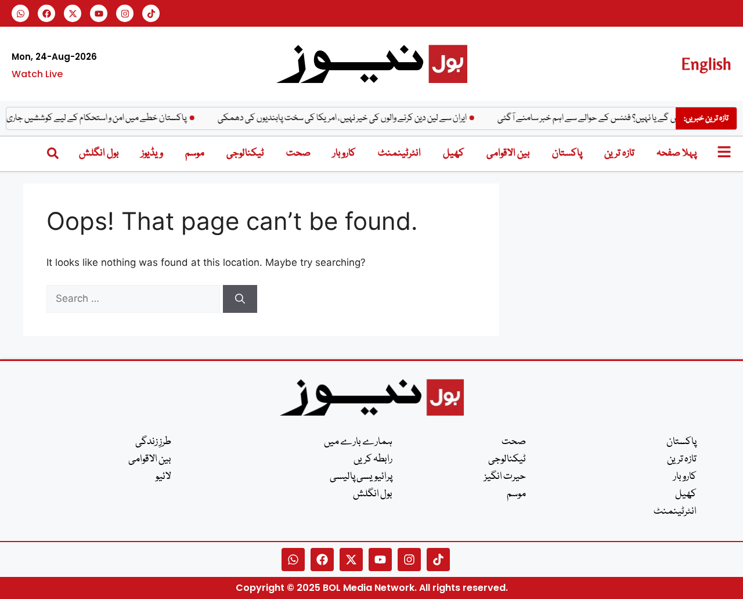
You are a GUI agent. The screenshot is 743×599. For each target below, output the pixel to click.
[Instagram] (125, 13)
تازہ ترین (619, 153)
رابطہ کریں (373, 459)
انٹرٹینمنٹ (399, 153)
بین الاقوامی (508, 153)
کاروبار (344, 153)
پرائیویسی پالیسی (361, 477)
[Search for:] (134, 298)
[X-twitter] (72, 13)
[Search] (240, 299)
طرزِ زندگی (153, 442)
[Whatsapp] (20, 13)
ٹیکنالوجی (245, 153)
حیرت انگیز (505, 477)
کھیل (453, 153)
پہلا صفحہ (677, 153)
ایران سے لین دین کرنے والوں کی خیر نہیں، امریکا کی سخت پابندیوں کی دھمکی (347, 118)
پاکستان (567, 153)
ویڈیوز (152, 153)
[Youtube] (98, 13)
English (706, 63)
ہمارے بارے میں (358, 442)
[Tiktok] (151, 13)
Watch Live (37, 74)
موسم (194, 153)
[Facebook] (46, 13)
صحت (298, 153)
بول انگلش (99, 153)
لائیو (163, 477)
